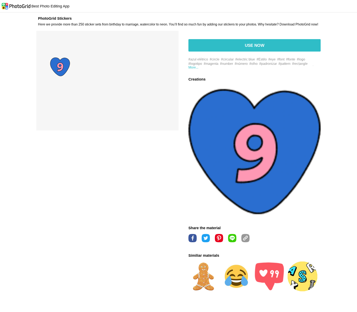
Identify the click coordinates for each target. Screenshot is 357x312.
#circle (214, 59)
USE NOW (254, 45)
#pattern (284, 63)
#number (226, 63)
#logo (301, 59)
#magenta (211, 63)
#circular (227, 59)
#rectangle (300, 63)
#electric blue (245, 59)
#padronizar (268, 63)
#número (241, 63)
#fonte (290, 59)
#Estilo (262, 59)
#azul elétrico (198, 59)
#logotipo (195, 63)
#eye (272, 59)
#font (280, 59)
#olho (253, 63)
